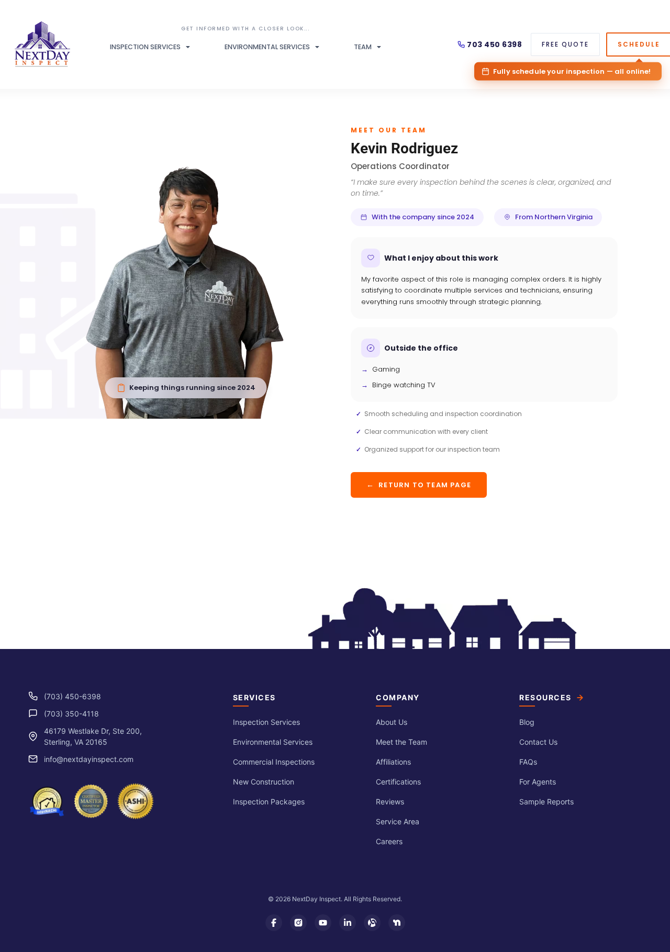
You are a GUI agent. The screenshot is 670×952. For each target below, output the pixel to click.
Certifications (398, 781)
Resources (545, 697)
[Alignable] (372, 922)
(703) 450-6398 (72, 696)
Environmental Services (267, 46)
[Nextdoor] (396, 922)
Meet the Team (401, 741)
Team (363, 46)
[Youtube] (323, 922)
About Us (391, 722)
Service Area (397, 821)
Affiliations (393, 761)
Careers (389, 841)
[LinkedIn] (347, 922)
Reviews (390, 801)
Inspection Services (145, 46)
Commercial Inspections (274, 761)
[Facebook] (273, 922)
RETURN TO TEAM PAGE (418, 484)
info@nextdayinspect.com (88, 759)
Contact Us (538, 741)
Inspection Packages (269, 801)
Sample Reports (546, 801)
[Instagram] (298, 922)
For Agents (537, 781)
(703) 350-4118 (71, 713)
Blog (526, 722)
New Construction (263, 781)
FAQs (528, 761)
